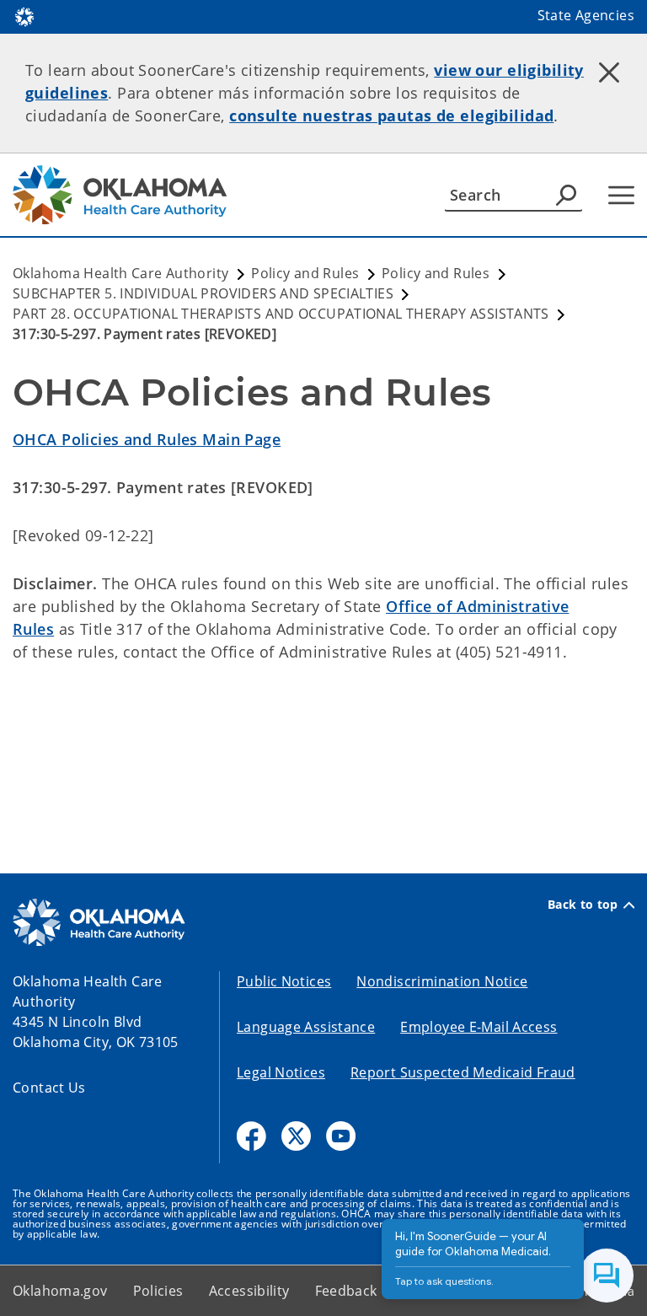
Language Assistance (306, 1027)
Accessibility (249, 1290)
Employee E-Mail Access (478, 1027)
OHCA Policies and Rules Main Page (147, 439)
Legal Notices (281, 1072)
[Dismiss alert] (609, 71)
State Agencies (585, 15)
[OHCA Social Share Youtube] (341, 1136)
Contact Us (49, 1087)
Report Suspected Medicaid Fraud (462, 1072)
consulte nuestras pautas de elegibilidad (391, 115)
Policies (158, 1290)
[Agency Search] (566, 195)
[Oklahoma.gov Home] (24, 15)
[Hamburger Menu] (621, 195)
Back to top (583, 904)
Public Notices (284, 981)
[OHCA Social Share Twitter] (296, 1136)
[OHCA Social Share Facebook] (251, 1136)
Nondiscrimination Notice (441, 981)
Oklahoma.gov (60, 1290)
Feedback (346, 1290)
